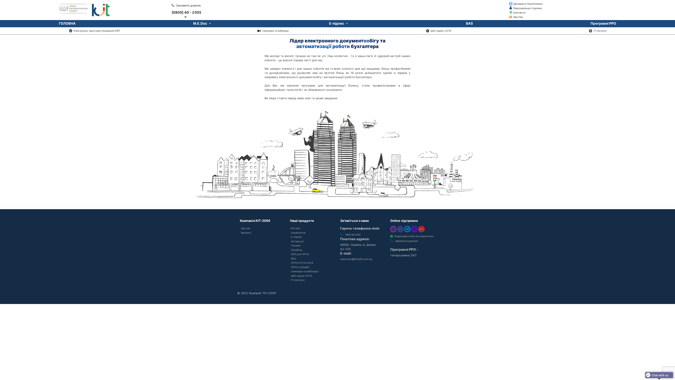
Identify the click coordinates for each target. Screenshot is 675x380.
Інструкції (297, 241)
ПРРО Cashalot (300, 267)
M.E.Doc (200, 23)
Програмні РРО (603, 23)
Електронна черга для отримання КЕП (97, 30)
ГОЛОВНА (67, 23)
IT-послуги (600, 30)
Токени (295, 245)
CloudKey (296, 249)
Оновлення (298, 232)
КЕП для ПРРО (300, 254)
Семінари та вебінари (275, 30)
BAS (469, 23)
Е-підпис (336, 23)
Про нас (246, 228)
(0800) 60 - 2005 (186, 12)
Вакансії (246, 232)
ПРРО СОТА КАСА (302, 262)
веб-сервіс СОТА (441, 30)
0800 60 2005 (353, 234)
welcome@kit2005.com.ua (356, 259)
